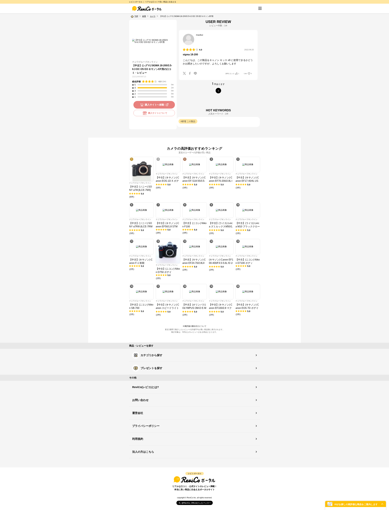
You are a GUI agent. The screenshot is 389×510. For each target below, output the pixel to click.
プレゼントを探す (151, 368)
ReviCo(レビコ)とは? (145, 387)
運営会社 (137, 413)
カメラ (152, 16)
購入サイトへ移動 (154, 105)
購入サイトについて (157, 113)
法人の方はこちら (143, 451)
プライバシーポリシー (146, 425)
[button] (355, 504)
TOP (136, 16)
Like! (248, 73)
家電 (144, 16)
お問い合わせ (140, 400)
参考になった (232, 73)
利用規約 (137, 438)
